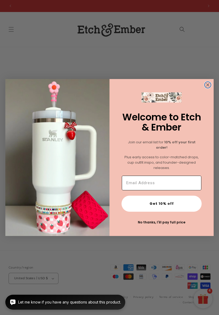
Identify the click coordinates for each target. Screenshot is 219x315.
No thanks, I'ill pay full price (161, 222)
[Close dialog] (208, 85)
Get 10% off (162, 203)
